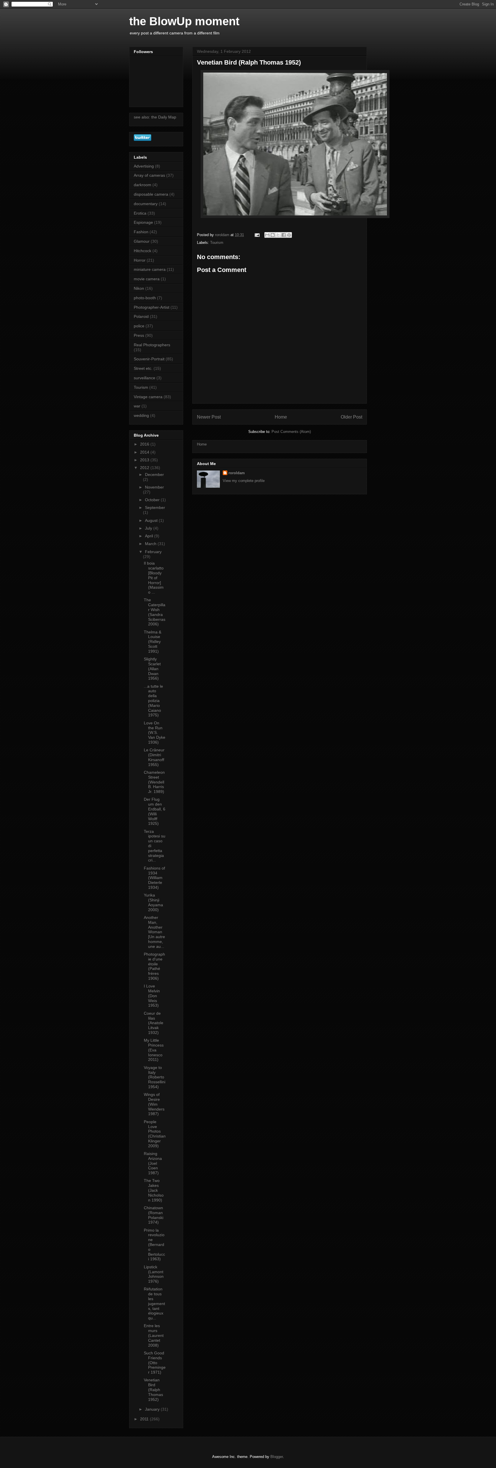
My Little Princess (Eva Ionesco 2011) (154, 1050)
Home (281, 417)
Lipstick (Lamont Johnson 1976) (154, 1274)
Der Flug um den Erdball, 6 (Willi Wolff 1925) (154, 811)
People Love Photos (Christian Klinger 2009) (155, 1133)
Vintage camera (148, 396)
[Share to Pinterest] (289, 235)
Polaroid (141, 316)
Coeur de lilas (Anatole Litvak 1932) (153, 1023)
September (155, 507)
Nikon (139, 288)
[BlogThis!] (273, 235)
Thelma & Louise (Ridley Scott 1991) (152, 642)
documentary (146, 203)
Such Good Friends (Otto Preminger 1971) (155, 1362)
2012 (145, 467)
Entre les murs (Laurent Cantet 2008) (154, 1335)
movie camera (147, 279)
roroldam (236, 473)
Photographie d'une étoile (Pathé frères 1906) (154, 966)
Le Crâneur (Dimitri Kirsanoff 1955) (154, 757)
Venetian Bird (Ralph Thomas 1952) (153, 1389)
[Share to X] (278, 235)
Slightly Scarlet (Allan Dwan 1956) (152, 668)
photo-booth (145, 297)
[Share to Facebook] (283, 235)
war (137, 406)
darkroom (142, 184)
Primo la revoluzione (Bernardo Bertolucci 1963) (154, 1244)
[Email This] (267, 235)
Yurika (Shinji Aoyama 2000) (153, 902)
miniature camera (150, 269)
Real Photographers (152, 345)
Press (139, 335)
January (153, 1409)
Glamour (142, 241)
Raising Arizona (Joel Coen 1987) (153, 1163)
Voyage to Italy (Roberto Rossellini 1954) (154, 1077)
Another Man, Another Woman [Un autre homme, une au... (154, 932)
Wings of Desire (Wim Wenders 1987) (154, 1104)
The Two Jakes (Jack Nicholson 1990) (154, 1190)
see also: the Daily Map (155, 117)
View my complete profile (244, 481)
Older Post (351, 417)
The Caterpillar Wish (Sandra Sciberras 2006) (154, 612)
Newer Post (209, 417)
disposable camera (151, 194)
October (153, 499)
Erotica (140, 213)
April (149, 536)
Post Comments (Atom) (291, 431)
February (153, 551)
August (152, 520)
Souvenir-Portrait (149, 359)
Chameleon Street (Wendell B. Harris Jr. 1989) (154, 782)
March (151, 543)
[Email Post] (257, 235)
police (139, 326)
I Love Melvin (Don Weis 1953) (152, 996)
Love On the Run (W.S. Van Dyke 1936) (154, 732)
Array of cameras (149, 175)
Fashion (141, 232)
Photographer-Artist (151, 307)
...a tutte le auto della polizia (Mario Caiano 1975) (153, 701)
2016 (145, 444)
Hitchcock (142, 250)
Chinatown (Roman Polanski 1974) (153, 1214)
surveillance (144, 378)
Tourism (216, 242)
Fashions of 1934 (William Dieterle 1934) (154, 878)
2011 (145, 1419)
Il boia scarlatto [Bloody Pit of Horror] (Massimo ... (154, 577)
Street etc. (143, 368)
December (154, 474)
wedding (141, 415)
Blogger (276, 1457)
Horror (140, 260)
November (154, 487)
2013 (145, 460)
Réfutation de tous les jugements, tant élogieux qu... (154, 1303)
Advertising (144, 166)
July (149, 528)
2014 (145, 452)
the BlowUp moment (184, 21)
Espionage (143, 222)
